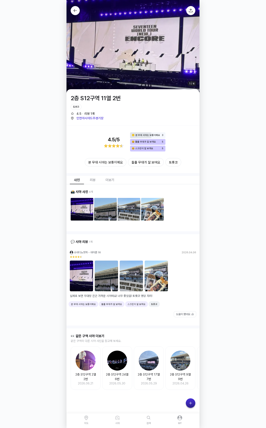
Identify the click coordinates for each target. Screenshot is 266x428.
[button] (87, 118)
